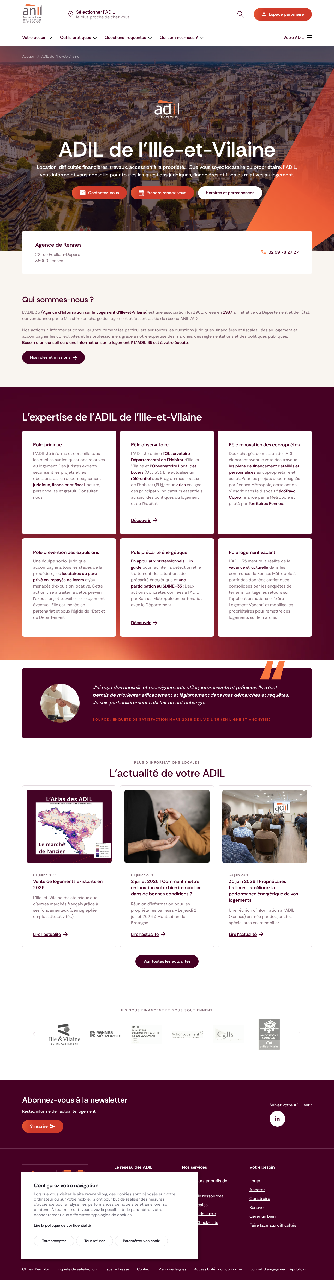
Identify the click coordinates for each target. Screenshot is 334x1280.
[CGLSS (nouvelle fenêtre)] (228, 1034)
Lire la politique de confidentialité (62, 1225)
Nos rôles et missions (50, 357)
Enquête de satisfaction (76, 1269)
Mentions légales (172, 1269)
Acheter (257, 1189)
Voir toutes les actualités (167, 961)
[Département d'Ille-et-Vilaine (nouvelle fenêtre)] (64, 1034)
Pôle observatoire (150, 445)
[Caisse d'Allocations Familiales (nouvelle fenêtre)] (269, 1034)
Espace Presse (116, 1269)
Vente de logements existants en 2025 (68, 884)
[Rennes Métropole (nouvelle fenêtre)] (105, 1034)
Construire (259, 1198)
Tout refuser (94, 1241)
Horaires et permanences (230, 192)
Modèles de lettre (199, 1213)
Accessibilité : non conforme (218, 1269)
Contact (144, 1269)
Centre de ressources (203, 1196)
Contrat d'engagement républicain (278, 1269)
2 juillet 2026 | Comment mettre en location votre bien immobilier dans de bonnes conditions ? (166, 887)
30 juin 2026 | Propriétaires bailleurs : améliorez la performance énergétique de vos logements (263, 890)
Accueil (28, 56)
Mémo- (200, 1222)
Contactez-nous (103, 192)
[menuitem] (297, 37)
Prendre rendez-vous (166, 192)
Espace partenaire (286, 14)
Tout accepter (54, 1241)
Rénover (257, 1207)
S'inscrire (39, 1126)
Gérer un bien (262, 1216)
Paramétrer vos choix (141, 1241)
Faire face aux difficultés (272, 1225)
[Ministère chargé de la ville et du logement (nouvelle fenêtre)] (146, 1034)
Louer (254, 1181)
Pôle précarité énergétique (159, 552)
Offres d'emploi (35, 1269)
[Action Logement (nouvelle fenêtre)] (187, 1034)
